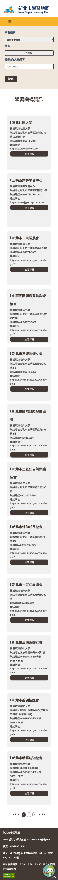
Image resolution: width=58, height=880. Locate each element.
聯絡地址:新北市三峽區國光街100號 (28, 489)
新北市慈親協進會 (25, 700)
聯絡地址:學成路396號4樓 (24, 768)
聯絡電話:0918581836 (22, 437)
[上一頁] (18, 814)
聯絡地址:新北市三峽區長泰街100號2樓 (28, 365)
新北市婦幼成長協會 (27, 526)
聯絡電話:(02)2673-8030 (23, 322)
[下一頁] (39, 814)
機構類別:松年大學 (20, 244)
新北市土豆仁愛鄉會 (27, 584)
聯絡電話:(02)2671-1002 (23, 252)
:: (29, 90)
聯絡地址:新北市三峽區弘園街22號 (28, 190)
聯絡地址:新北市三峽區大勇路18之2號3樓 (28, 316)
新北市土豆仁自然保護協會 (28, 472)
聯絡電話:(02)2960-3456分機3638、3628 (25, 658)
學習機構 (10, 32)
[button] (49, 871)
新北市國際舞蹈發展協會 (28, 415)
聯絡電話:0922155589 (22, 602)
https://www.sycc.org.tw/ (24, 148)
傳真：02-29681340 (14, 846)
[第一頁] (14, 814)
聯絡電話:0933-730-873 (23, 545)
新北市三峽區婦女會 (27, 353)
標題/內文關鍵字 (15, 59)
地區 (7, 46)
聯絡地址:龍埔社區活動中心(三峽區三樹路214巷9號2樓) (29, 712)
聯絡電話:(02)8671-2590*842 (26, 194)
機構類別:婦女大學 (20, 648)
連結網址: (24, 146)
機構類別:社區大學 (20, 128)
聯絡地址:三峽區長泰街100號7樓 (27, 652)
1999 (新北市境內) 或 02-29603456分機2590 (27, 839)
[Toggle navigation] (10, 21)
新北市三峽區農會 (25, 237)
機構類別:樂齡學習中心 (22, 186)
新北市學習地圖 (11, 832)
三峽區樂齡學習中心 (27, 180)
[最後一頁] (43, 814)
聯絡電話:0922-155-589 (23, 495)
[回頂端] (54, 878)
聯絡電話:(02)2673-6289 (23, 371)
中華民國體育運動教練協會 (28, 299)
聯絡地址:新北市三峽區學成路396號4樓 (28, 431)
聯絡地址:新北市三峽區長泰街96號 (28, 248)
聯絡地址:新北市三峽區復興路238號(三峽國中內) (28, 134)
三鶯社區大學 (22, 122)
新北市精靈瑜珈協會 (27, 757)
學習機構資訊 (29, 99)
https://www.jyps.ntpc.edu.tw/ (27, 202)
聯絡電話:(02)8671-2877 (23, 140)
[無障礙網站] (9, 872)
